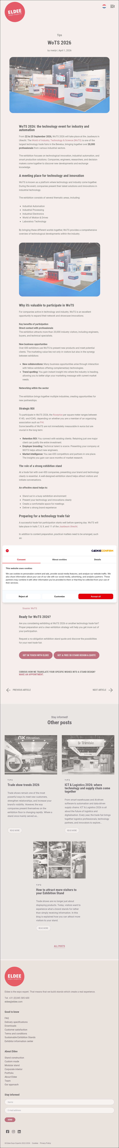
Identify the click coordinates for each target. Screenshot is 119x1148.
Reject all (23, 596)
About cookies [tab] (59, 559)
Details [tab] (97, 559)
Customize (59, 596)
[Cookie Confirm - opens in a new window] (102, 551)
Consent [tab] (21, 559)
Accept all (96, 596)
